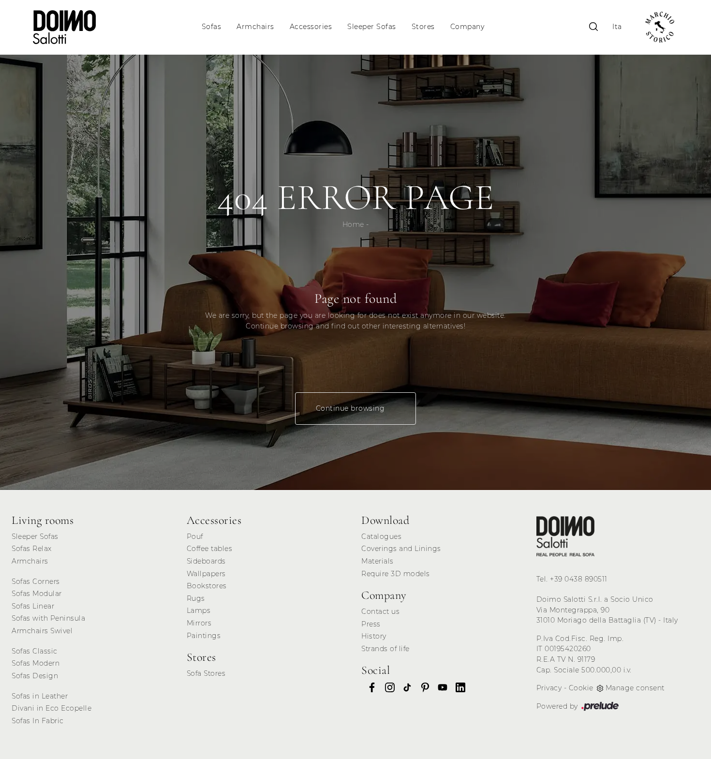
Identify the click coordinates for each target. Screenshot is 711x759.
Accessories (311, 27)
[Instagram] (387, 687)
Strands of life (385, 648)
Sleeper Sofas (371, 27)
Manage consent (635, 688)
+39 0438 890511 (578, 579)
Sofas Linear (33, 606)
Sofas (212, 27)
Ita (617, 27)
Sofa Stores (206, 673)
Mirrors (199, 623)
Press (371, 624)
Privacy (549, 688)
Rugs (196, 598)
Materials (377, 561)
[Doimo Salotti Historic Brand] (659, 27)
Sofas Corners (36, 581)
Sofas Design (35, 675)
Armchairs (255, 27)
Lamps (199, 610)
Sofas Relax (32, 548)
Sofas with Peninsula (48, 618)
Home (353, 224)
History (373, 636)
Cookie (581, 688)
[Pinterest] (422, 687)
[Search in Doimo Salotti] (593, 27)
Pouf (195, 536)
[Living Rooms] (565, 536)
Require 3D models (395, 573)
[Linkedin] (457, 687)
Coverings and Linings (401, 548)
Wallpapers (206, 573)
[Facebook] (369, 687)
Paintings (204, 635)
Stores (423, 27)
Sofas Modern (35, 663)
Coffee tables (210, 548)
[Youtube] (439, 687)
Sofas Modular (37, 593)
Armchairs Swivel (42, 630)
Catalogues (381, 536)
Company (467, 27)
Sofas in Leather (40, 696)
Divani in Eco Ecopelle (51, 708)
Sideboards (206, 561)
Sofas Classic (35, 651)
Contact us (380, 611)
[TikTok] (404, 687)
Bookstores (207, 585)
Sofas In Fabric (38, 720)
